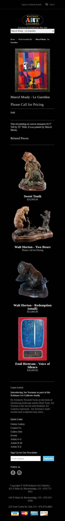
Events (14, 435)
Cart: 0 (52, 4)
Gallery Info (16, 431)
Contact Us (16, 428)
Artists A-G (16, 439)
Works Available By (25, 39)
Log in (24, 4)
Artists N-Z (16, 446)
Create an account (35, 4)
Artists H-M (16, 443)
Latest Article (17, 387)
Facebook (13, 472)
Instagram (19, 472)
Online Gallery (18, 424)
